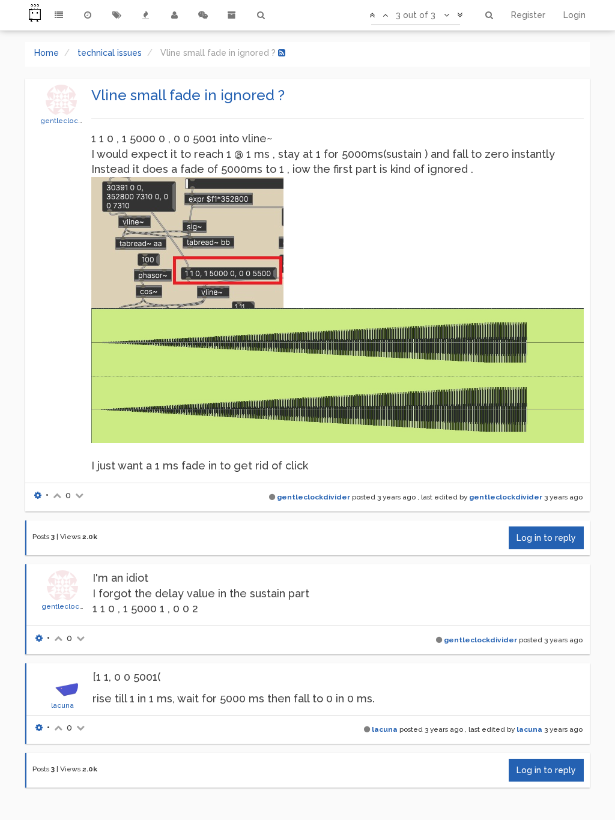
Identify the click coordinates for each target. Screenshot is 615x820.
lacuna (62, 705)
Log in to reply (546, 538)
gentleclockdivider (73, 120)
